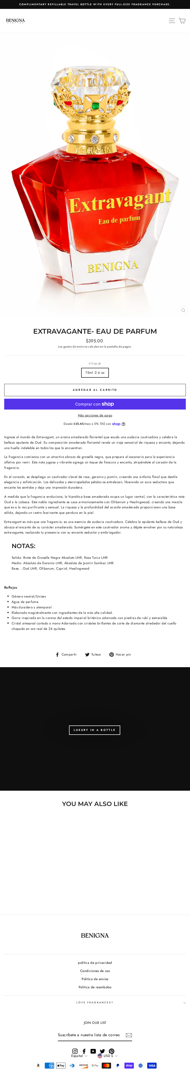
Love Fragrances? (95, 1002)
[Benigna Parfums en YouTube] (93, 1051)
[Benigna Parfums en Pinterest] (111, 1051)
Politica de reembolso (95, 987)
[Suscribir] (129, 1035)
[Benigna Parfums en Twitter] (102, 1051)
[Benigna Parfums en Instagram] (75, 1051)
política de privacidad (95, 962)
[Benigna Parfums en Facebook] (84, 1051)
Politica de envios (95, 978)
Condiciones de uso (95, 970)
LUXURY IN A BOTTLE (95, 730)
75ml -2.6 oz (94, 372)
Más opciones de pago (95, 415)
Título (95, 364)
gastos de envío (73, 347)
